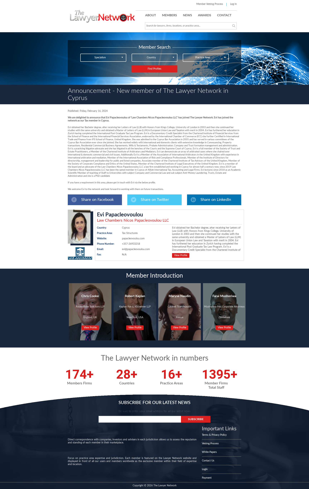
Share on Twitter (155, 200)
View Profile (180, 255)
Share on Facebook (97, 200)
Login (205, 469)
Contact (224, 15)
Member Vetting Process (209, 4)
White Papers (209, 452)
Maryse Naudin (180, 296)
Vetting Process (210, 443)
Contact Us (208, 460)
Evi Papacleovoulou (120, 214)
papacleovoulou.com (133, 238)
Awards (204, 15)
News (187, 15)
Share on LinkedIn (215, 200)
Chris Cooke (90, 296)
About (150, 15)
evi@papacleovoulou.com (136, 249)
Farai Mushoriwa (224, 296)
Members (169, 15)
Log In (233, 4)
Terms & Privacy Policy (214, 435)
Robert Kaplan (135, 296)
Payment (207, 478)
